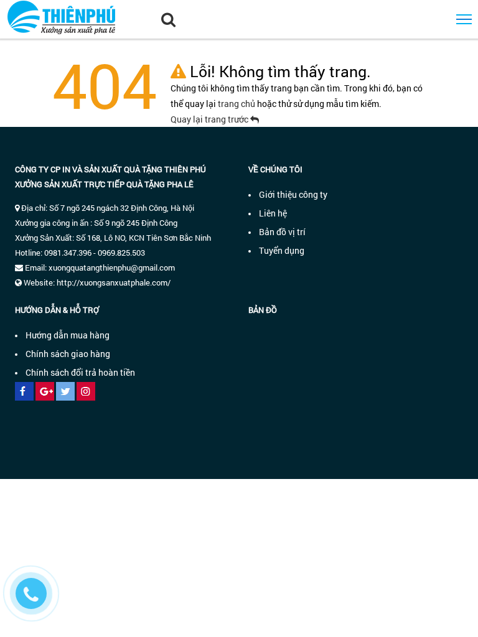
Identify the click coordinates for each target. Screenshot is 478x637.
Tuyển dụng (281, 250)
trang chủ (237, 103)
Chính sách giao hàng (68, 354)
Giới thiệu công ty (293, 194)
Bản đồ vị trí (282, 232)
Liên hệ (273, 213)
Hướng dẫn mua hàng (68, 335)
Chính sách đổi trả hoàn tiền (80, 372)
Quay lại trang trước (210, 119)
